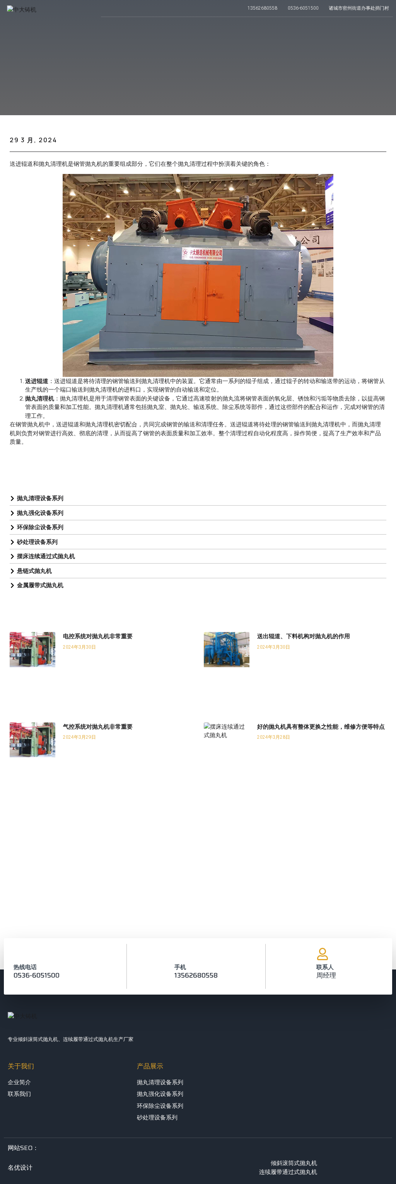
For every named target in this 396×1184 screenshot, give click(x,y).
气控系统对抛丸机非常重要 (98, 726)
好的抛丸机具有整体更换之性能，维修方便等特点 (321, 726)
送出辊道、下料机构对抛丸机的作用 (303, 636)
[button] (350, 28)
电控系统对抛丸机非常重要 (98, 636)
